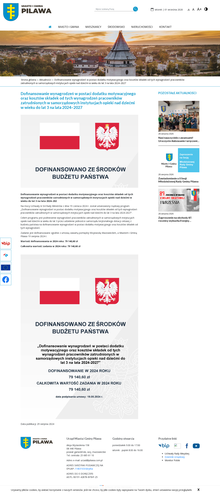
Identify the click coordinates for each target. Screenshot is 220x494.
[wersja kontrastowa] (206, 9)
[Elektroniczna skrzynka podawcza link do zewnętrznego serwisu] (180, 446)
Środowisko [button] (116, 27)
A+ (199, 9)
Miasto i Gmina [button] (68, 27)
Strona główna (28, 79)
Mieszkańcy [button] (93, 27)
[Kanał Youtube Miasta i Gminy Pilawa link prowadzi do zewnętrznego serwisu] (199, 446)
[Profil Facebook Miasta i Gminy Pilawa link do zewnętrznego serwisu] (189, 446)
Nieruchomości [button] (142, 27)
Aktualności (45, 79)
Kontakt (165, 27)
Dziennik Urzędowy (175, 456)
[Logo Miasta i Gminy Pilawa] (27, 12)
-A (188, 9)
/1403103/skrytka (84, 468)
